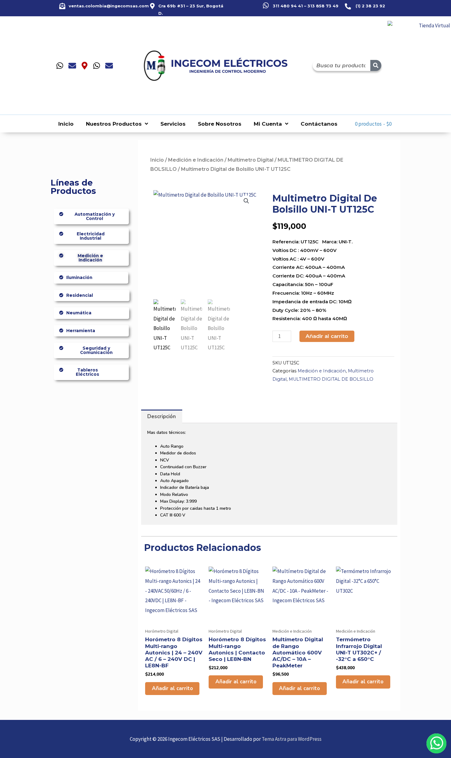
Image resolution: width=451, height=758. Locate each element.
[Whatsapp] (60, 65)
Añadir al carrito (327, 336)
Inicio (66, 124)
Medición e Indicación (195, 160)
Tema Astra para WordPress (292, 739)
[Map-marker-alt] (84, 65)
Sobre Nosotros (219, 124)
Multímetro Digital (250, 160)
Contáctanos (319, 124)
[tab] (161, 416)
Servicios (173, 124)
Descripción (161, 416)
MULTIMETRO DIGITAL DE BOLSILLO (331, 379)
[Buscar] (375, 65)
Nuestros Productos (114, 124)
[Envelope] (72, 65)
